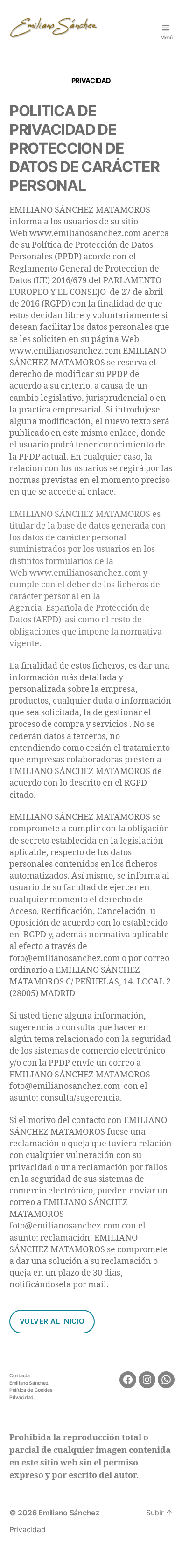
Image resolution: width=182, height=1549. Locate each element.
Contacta (19, 1376)
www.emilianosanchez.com (85, 233)
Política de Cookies (30, 1390)
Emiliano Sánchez (28, 1383)
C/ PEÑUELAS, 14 (99, 982)
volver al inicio (52, 1321)
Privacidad (21, 1398)
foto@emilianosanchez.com (64, 958)
